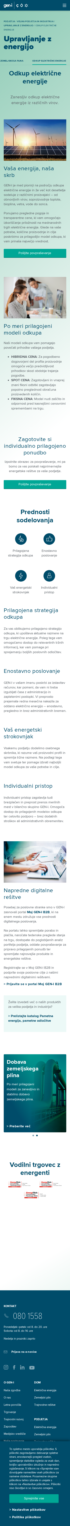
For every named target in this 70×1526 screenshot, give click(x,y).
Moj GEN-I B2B (38, 912)
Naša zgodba (12, 1390)
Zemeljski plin (42, 1397)
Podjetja (41, 1419)
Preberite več (20, 1126)
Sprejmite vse (34, 1498)
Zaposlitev (10, 1426)
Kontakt (10, 1306)
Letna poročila (12, 1404)
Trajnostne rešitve (44, 1404)
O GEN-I (9, 1382)
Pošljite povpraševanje (35, 253)
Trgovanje (10, 1412)
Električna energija (45, 1390)
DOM (37, 1382)
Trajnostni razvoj (14, 1419)
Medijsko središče (15, 1433)
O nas (7, 1397)
